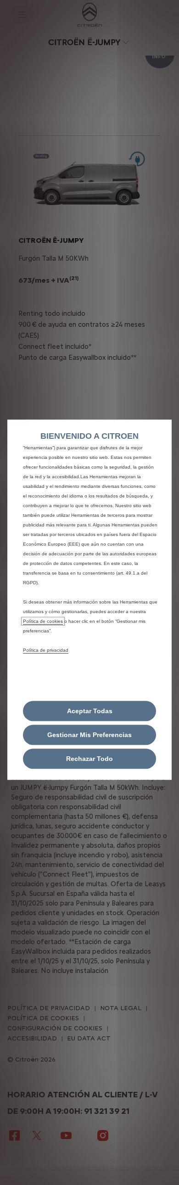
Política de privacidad (45, 650)
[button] (89, 735)
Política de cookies (43, 621)
